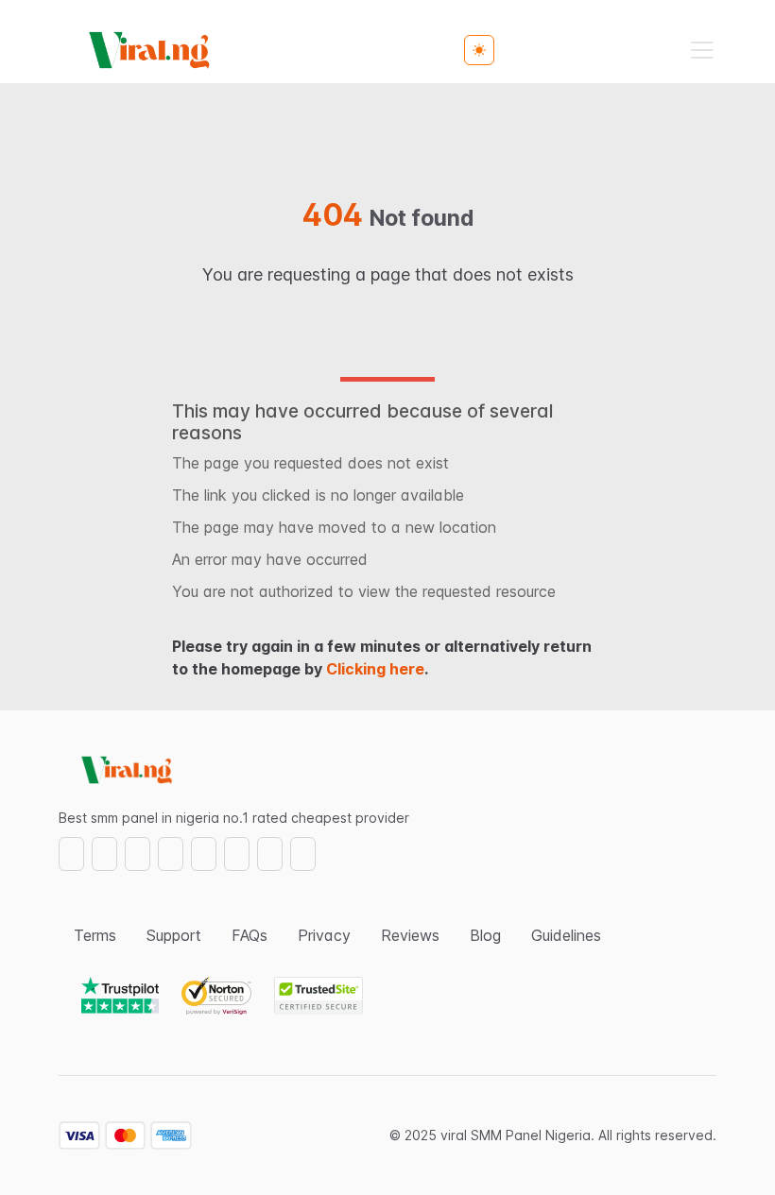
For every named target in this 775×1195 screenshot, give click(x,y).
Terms (95, 935)
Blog (485, 935)
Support (173, 935)
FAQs (249, 935)
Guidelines (566, 935)
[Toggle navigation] (702, 50)
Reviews (410, 935)
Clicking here (375, 668)
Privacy (324, 935)
